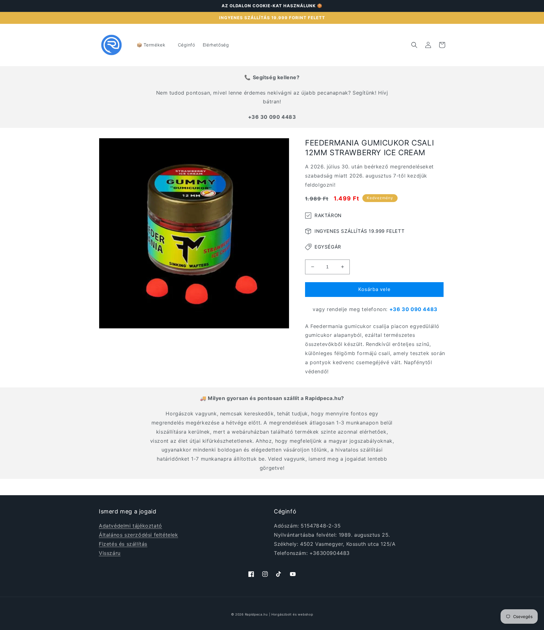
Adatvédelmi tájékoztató (130, 526)
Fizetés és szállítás (123, 544)
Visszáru (110, 553)
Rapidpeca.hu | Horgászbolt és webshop (279, 614)
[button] (153, 45)
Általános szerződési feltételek (138, 535)
